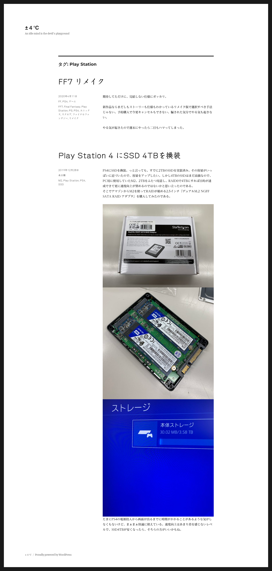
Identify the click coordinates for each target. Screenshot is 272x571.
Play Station (71, 180)
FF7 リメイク (81, 81)
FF (59, 101)
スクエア (66, 114)
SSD (61, 184)
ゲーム (72, 101)
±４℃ (32, 28)
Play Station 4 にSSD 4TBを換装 (119, 155)
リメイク (74, 118)
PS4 (65, 101)
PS (71, 110)
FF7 (60, 107)
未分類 (62, 175)
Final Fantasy (72, 107)
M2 (60, 180)
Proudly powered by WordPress (53, 554)
